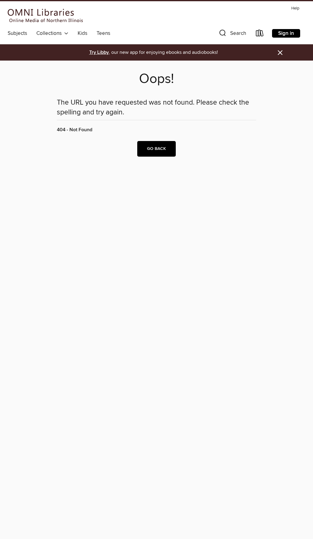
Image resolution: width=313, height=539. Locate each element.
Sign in (286, 33)
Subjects (17, 33)
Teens (103, 33)
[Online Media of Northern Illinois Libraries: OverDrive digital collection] (45, 15)
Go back (156, 148)
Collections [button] (50, 33)
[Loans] (260, 34)
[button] (232, 34)
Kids (82, 33)
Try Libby (99, 52)
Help (295, 8)
